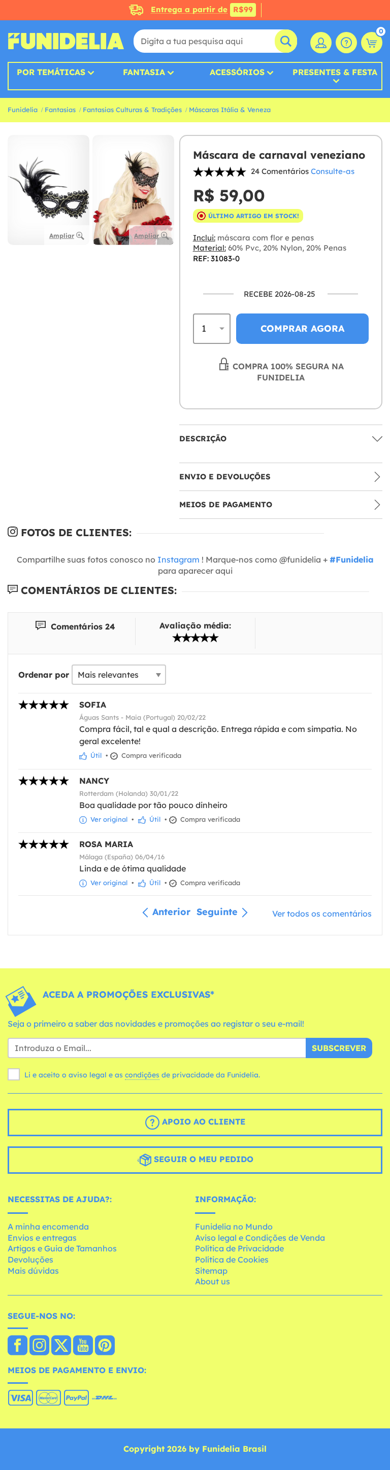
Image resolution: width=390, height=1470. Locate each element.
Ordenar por (43, 675)
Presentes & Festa (334, 72)
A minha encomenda (48, 1226)
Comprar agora (302, 328)
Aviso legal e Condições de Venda (260, 1238)
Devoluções (30, 1259)
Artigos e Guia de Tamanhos (62, 1248)
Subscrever (339, 1048)
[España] (17, 1346)
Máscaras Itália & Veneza (230, 110)
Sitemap (211, 1271)
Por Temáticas (51, 72)
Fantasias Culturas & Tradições (132, 110)
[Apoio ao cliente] (346, 42)
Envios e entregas (42, 1238)
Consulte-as (332, 171)
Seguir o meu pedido (202, 1159)
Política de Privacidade (239, 1248)
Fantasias (60, 110)
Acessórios (237, 72)
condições (142, 1074)
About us (212, 1281)
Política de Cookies (232, 1259)
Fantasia (144, 72)
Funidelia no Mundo (234, 1226)
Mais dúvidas (33, 1271)
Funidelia (23, 110)
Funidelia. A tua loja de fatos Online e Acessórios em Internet (66, 41)
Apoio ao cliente (202, 1121)
